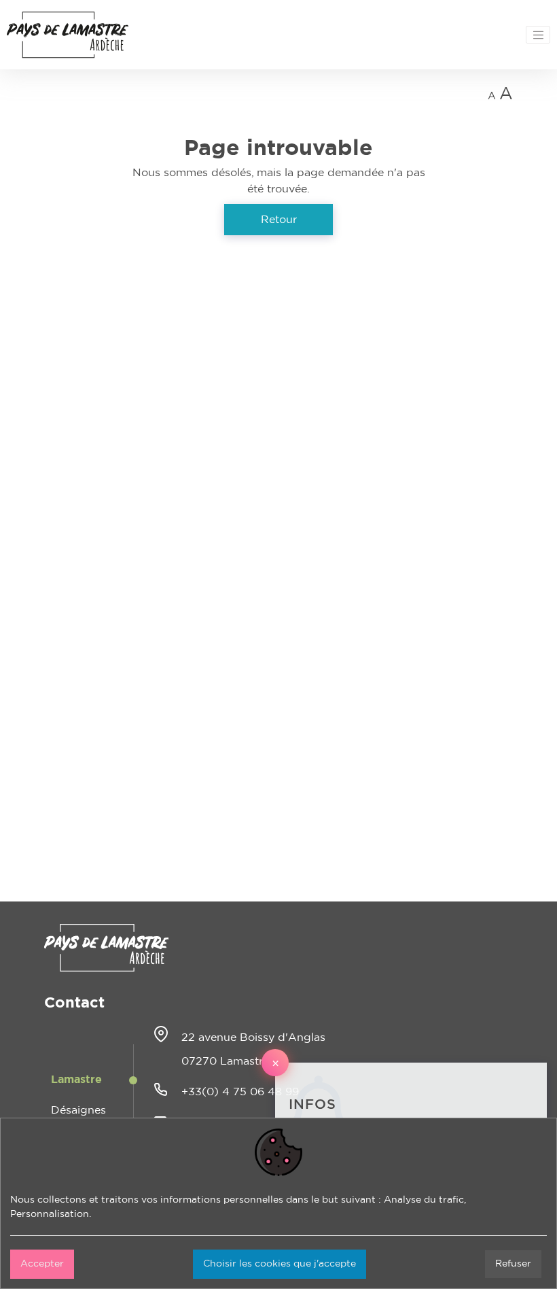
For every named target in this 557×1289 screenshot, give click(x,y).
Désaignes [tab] (78, 1110)
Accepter (42, 1264)
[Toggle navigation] (538, 35)
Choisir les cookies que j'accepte (279, 1264)
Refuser (513, 1264)
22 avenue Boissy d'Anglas (253, 1037)
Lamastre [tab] (76, 1079)
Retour (279, 219)
